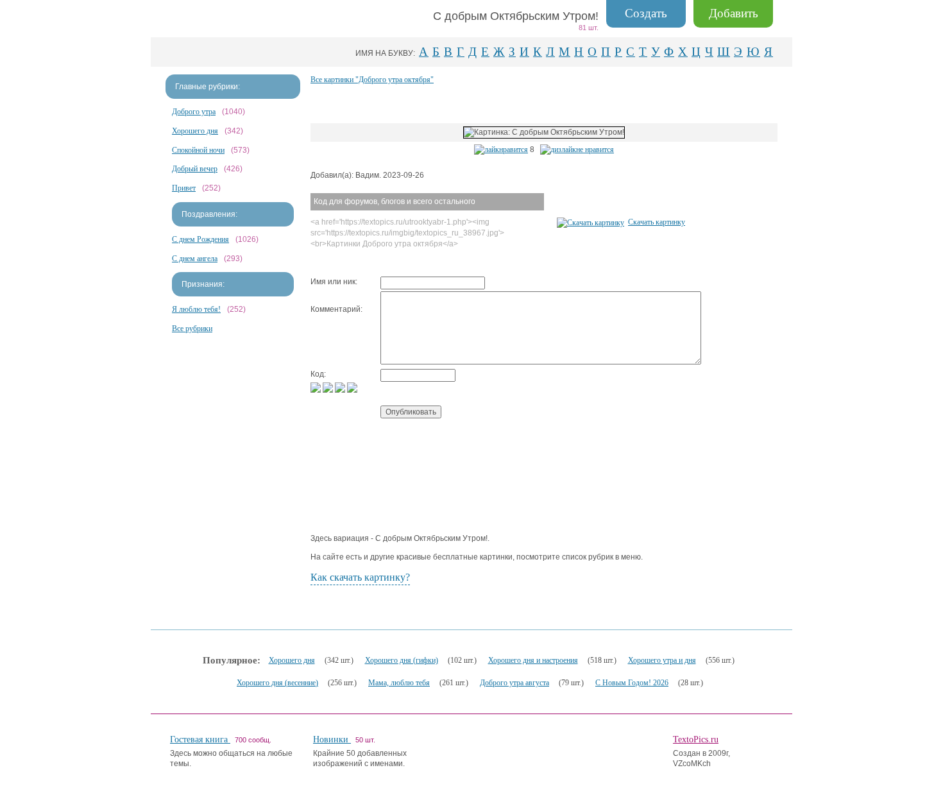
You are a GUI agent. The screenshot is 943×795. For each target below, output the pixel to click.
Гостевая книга (200, 739)
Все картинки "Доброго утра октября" (372, 79)
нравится (513, 149)
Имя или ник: (333, 281)
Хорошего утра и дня (662, 660)
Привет (184, 188)
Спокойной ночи (198, 150)
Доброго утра (194, 111)
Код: (318, 374)
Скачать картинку (656, 222)
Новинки (332, 739)
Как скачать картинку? (360, 577)
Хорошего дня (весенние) (277, 682)
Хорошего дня (195, 130)
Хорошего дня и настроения (533, 660)
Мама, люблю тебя (399, 682)
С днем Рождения (200, 239)
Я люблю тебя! (196, 309)
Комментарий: (336, 309)
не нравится (595, 149)
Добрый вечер (194, 168)
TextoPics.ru (695, 739)
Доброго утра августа (514, 682)
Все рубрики (192, 328)
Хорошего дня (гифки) (401, 660)
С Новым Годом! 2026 (631, 682)
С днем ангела (194, 258)
